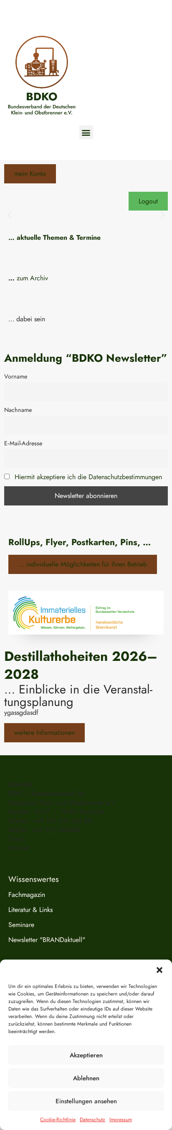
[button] (159, 970)
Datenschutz (92, 1119)
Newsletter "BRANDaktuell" (46, 940)
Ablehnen (86, 1078)
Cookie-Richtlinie (58, 1119)
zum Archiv (32, 278)
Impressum (120, 1119)
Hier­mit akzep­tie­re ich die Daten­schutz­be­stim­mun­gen (88, 477)
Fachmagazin (26, 894)
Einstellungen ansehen (86, 1101)
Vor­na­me (15, 376)
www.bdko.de (52, 848)
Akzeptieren (86, 1055)
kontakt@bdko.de (52, 838)
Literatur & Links (30, 909)
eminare (23, 924)
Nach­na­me (18, 410)
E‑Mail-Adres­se (23, 443)
